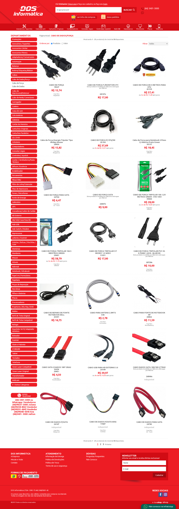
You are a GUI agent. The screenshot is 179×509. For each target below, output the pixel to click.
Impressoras (128, 29)
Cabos (14, 75)
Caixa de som (40, 29)
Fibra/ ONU (16, 180)
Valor (66, 43)
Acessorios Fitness (20, 53)
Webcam (15, 380)
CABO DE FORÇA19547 (56, 86)
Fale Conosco (91, 460)
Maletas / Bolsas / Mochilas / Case (24, 243)
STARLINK (16, 349)
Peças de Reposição (20, 284)
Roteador (16, 336)
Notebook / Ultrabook (21, 271)
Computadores (72, 29)
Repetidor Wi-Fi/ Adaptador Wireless (23, 330)
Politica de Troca (52, 463)
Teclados (16, 358)
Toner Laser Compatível (21, 367)
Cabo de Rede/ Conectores (23, 98)
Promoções (16, 39)
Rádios (15, 311)
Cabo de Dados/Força (21, 79)
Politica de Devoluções (55, 460)
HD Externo (16, 216)
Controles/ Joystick (103, 29)
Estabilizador (17, 171)
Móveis (15, 262)
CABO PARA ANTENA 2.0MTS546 (103, 314)
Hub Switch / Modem (20, 229)
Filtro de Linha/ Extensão (22, 184)
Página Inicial (44, 36)
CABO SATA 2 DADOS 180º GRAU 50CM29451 (56, 369)
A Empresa (15, 456)
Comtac (103, 431)
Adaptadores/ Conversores (23, 57)
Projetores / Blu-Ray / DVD (23, 307)
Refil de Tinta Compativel (22, 320)
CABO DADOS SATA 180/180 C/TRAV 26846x (149, 371)
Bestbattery (149, 325)
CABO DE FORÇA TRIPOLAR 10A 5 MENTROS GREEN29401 (56, 253)
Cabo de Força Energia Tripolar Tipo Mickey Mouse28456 (56, 142)
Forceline (102, 323)
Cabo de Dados (18, 86)
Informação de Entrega (55, 456)
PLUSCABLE (56, 380)
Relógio (15, 325)
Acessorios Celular (20, 48)
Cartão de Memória (20, 124)
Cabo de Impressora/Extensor (20, 92)
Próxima (108, 444)
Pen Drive (16, 289)
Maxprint (56, 432)
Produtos (56, 43)
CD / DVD (16, 138)
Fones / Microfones (20, 193)
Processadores (18, 302)
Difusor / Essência (19, 166)
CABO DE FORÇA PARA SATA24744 (56, 196)
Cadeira (15, 106)
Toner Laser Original (20, 371)
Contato (14, 463)
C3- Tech (56, 205)
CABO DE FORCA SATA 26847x (103, 199)
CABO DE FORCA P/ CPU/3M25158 (103, 141)
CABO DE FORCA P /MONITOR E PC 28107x (103, 89)
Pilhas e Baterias (19, 293)
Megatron (56, 153)
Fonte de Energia (19, 198)
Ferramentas (17, 175)
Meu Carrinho (84, 17)
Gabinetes (16, 202)
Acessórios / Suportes (24, 29)
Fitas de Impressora (20, 189)
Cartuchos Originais (56, 29)
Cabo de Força (18, 83)
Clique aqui (72, 4)
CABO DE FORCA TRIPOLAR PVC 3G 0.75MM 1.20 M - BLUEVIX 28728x (149, 256)
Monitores (140, 29)
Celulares (16, 142)
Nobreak (15, 267)
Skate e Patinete (18, 345)
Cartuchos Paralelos (20, 133)
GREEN (149, 153)
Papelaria (16, 280)
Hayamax (56, 95)
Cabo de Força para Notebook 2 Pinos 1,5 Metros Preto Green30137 (149, 142)
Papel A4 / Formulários (21, 276)
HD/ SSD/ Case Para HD (21, 220)
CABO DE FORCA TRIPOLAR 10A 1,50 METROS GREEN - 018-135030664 (149, 197)
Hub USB (117, 29)
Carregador (16, 102)
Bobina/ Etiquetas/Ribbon (22, 70)
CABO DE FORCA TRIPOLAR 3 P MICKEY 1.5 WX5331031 (103, 253)
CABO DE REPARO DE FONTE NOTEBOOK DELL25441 (56, 315)
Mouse (15, 258)
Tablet (14, 353)
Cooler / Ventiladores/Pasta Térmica (23, 161)
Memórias (16, 249)
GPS (13, 207)
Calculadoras (17, 115)
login (105, 4)
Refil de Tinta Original (21, 316)
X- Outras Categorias (20, 385)
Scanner (15, 340)
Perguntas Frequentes (95, 456)
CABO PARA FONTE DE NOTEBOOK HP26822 (149, 315)
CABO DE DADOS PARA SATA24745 (149, 423)
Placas (150, 29)
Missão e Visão (17, 460)
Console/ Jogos (87, 29)
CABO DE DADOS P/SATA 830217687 (102, 423)
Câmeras (15, 120)
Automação (16, 62)
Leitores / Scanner (19, 238)
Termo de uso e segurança (56, 466)
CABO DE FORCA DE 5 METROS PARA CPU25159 (149, 87)
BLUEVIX (149, 271)
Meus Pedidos (111, 17)
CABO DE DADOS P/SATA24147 (56, 423)
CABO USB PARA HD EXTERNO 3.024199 (103, 368)
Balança (15, 66)
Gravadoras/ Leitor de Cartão (23, 211)
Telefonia (159, 29)
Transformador (18, 376)
